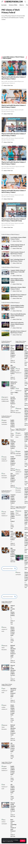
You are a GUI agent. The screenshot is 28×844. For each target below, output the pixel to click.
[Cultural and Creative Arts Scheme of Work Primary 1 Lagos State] (19, 347)
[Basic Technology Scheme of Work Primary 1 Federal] (5, 261)
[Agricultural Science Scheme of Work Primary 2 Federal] (5, 297)
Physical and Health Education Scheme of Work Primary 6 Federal (14, 78)
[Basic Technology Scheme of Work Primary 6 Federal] (5, 533)
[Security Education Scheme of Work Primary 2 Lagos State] (19, 490)
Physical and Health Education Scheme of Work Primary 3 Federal (14, 163)
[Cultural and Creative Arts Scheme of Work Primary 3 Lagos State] (19, 534)
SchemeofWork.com (13, 1)
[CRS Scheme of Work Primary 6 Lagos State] (5, 787)
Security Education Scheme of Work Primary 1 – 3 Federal (13, 402)
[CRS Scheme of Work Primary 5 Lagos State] (5, 745)
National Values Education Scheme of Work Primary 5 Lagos (13, 729)
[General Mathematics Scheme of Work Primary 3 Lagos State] (19, 558)
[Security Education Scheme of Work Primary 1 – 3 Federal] (5, 399)
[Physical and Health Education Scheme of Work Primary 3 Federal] (14, 153)
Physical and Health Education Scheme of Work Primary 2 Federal (14, 191)
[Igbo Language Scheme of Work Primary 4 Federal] (5, 367)
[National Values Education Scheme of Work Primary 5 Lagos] (5, 727)
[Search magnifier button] (15, 568)
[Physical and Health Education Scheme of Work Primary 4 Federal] (14, 124)
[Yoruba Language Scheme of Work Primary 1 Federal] (5, 247)
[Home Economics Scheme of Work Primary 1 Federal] (5, 254)
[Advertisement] (14, 40)
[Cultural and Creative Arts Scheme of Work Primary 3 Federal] (5, 325)
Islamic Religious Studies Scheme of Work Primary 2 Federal (17, 280)
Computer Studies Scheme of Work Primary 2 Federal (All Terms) (17, 272)
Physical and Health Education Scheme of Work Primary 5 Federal (14, 106)
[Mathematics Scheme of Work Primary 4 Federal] (5, 384)
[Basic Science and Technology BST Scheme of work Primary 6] (5, 822)
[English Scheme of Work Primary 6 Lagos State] (5, 768)
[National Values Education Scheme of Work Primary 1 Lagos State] (19, 410)
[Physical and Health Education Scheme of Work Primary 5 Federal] (14, 96)
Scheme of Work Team (8, 85)
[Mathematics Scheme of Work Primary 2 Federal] (5, 289)
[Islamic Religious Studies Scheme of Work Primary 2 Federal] (5, 281)
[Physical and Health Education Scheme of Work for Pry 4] (5, 667)
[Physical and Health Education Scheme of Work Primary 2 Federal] (14, 181)
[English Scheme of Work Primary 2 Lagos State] (19, 435)
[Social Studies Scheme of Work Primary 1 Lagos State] (19, 371)
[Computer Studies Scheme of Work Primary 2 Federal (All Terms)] (5, 272)
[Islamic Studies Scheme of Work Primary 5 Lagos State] (5, 707)
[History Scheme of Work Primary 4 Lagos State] (5, 629)
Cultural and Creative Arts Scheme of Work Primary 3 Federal (17, 324)
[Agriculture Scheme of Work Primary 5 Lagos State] (5, 690)
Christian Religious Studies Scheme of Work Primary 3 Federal (17, 307)
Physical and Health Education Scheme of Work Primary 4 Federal (14, 134)
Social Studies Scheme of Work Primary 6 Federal (12, 516)
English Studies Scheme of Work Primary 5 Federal (12, 425)
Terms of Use (10, 841)
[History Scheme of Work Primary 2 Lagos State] (19, 472)
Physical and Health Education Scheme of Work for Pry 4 (13, 670)
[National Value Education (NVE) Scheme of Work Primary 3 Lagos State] (19, 513)
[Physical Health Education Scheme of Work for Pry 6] (5, 805)
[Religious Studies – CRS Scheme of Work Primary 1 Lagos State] (19, 390)
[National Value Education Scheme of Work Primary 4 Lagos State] (5, 647)
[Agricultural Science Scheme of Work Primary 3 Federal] (5, 333)
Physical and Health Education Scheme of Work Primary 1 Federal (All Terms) (14, 220)
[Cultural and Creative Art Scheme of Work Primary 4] (5, 608)
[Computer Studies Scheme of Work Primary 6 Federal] (5, 497)
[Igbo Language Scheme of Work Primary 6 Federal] (5, 550)
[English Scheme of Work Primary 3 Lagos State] (19, 453)
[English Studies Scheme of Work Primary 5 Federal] (5, 422)
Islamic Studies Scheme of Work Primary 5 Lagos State (12, 709)
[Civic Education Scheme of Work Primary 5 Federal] (5, 476)
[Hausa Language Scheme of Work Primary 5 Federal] (5, 442)
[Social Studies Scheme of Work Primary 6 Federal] (5, 514)
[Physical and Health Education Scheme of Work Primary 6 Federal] (14, 67)
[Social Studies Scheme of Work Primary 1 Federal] (5, 239)
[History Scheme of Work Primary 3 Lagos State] (19, 574)
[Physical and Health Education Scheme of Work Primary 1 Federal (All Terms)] (14, 209)
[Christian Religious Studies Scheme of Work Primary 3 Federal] (5, 308)
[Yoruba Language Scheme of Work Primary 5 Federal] (5, 459)
